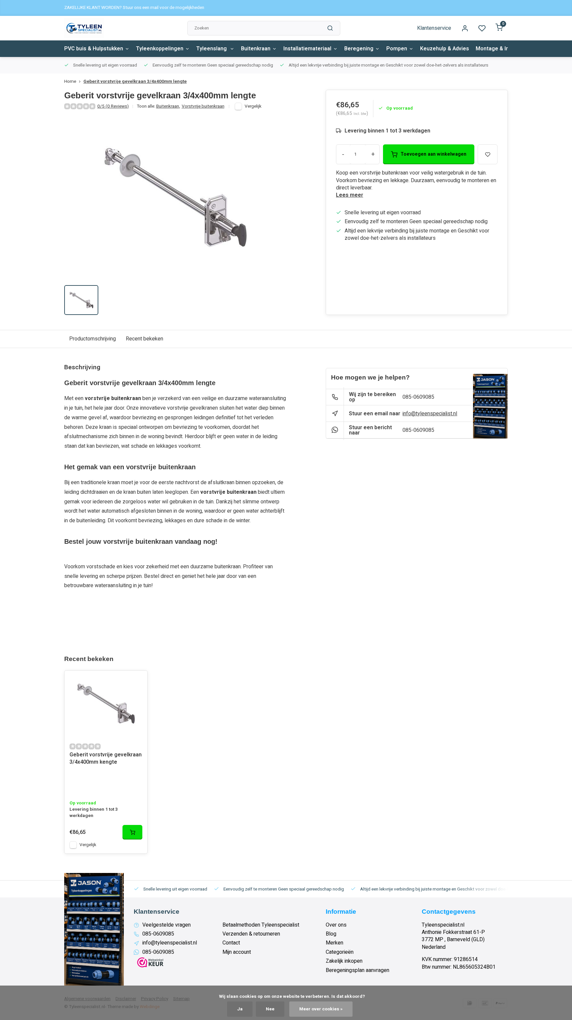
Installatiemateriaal (307, 49)
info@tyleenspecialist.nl (430, 414)
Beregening (358, 49)
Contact (231, 942)
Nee (270, 1009)
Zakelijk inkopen (344, 961)
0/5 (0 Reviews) (113, 106)
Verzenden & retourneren (251, 934)
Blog (331, 934)
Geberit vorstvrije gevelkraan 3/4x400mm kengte (106, 758)
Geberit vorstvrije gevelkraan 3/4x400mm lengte (135, 81)
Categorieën (340, 952)
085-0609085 (418, 397)
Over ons (336, 925)
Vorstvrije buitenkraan (203, 106)
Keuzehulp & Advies (444, 49)
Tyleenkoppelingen (159, 49)
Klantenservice (434, 28)
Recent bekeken (144, 339)
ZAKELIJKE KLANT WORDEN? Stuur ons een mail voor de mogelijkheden (134, 8)
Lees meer (349, 195)
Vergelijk (253, 106)
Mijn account (236, 952)
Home (70, 81)
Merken (334, 942)
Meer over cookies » (321, 1009)
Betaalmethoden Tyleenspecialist (260, 925)
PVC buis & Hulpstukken (93, 49)
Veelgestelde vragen (166, 925)
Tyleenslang (212, 49)
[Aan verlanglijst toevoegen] (137, 680)
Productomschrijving (92, 339)
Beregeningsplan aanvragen (357, 970)
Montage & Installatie (502, 49)
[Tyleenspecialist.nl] (84, 28)
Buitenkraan (255, 49)
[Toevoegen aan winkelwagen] (132, 832)
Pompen (396, 49)
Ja (240, 1009)
